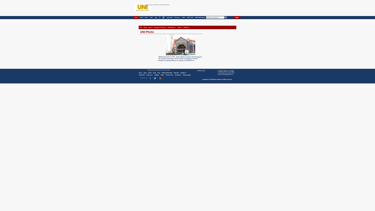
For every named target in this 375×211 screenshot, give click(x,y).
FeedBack (183, 73)
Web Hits (176, 73)
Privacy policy (187, 75)
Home (136, 17)
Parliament (186, 27)
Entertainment (171, 27)
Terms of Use (169, 75)
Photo (146, 17)
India (140, 27)
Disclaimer (178, 75)
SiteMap (156, 75)
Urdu (156, 17)
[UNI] (137, 8)
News (141, 17)
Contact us (177, 17)
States (179, 27)
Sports (150, 27)
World (145, 27)
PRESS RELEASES (199, 17)
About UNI (169, 17)
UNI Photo (147, 32)
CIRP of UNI (190, 17)
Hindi (151, 17)
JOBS (183, 17)
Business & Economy (159, 27)
